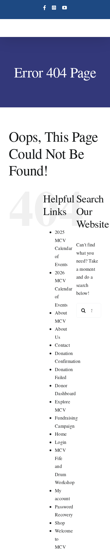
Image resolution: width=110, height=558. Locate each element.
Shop (60, 523)
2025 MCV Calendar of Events (63, 248)
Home (61, 434)
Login (60, 442)
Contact (62, 345)
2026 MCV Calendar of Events (63, 288)
